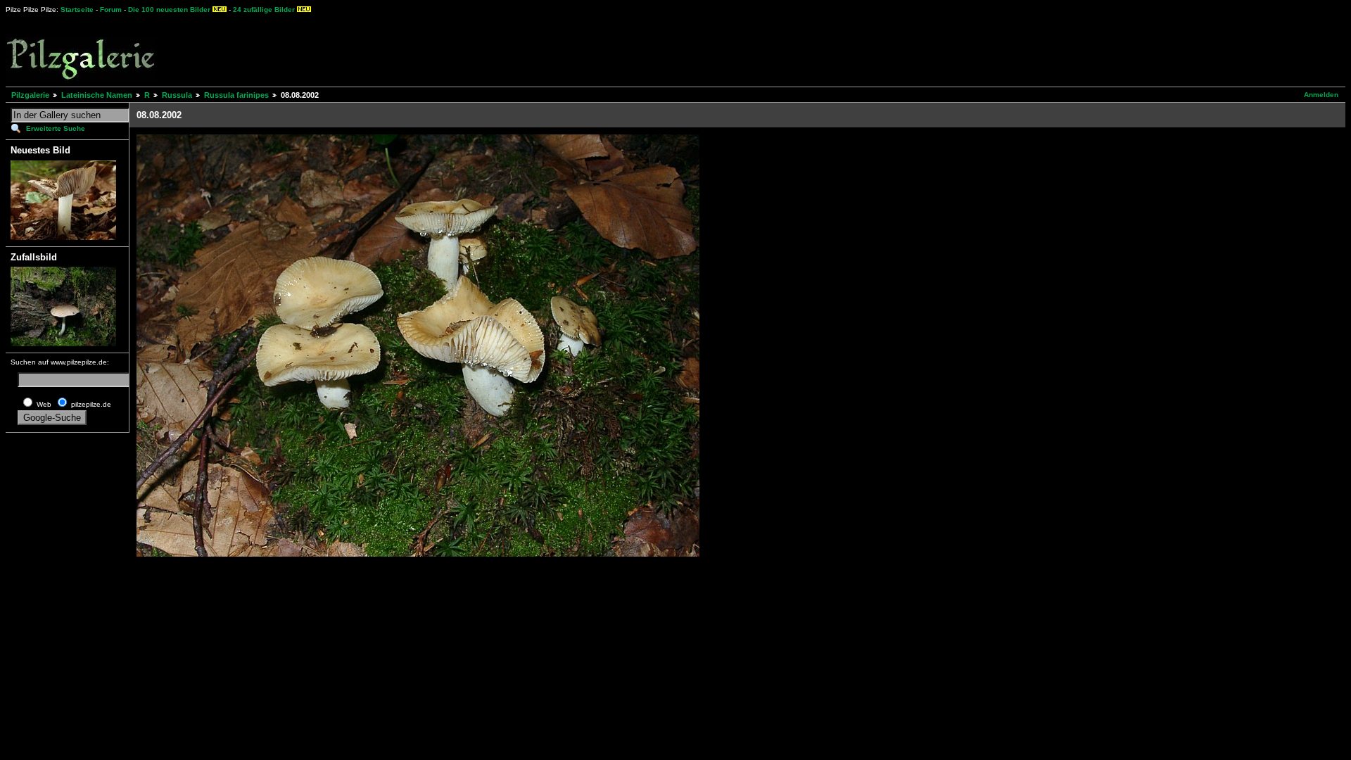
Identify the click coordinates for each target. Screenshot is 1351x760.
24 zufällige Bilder (264, 9)
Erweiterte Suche (55, 128)
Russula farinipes (236, 95)
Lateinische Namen (96, 95)
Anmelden (1321, 95)
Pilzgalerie (30, 95)
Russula (177, 95)
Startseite (77, 9)
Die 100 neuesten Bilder (169, 9)
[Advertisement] (521, 49)
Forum (111, 9)
